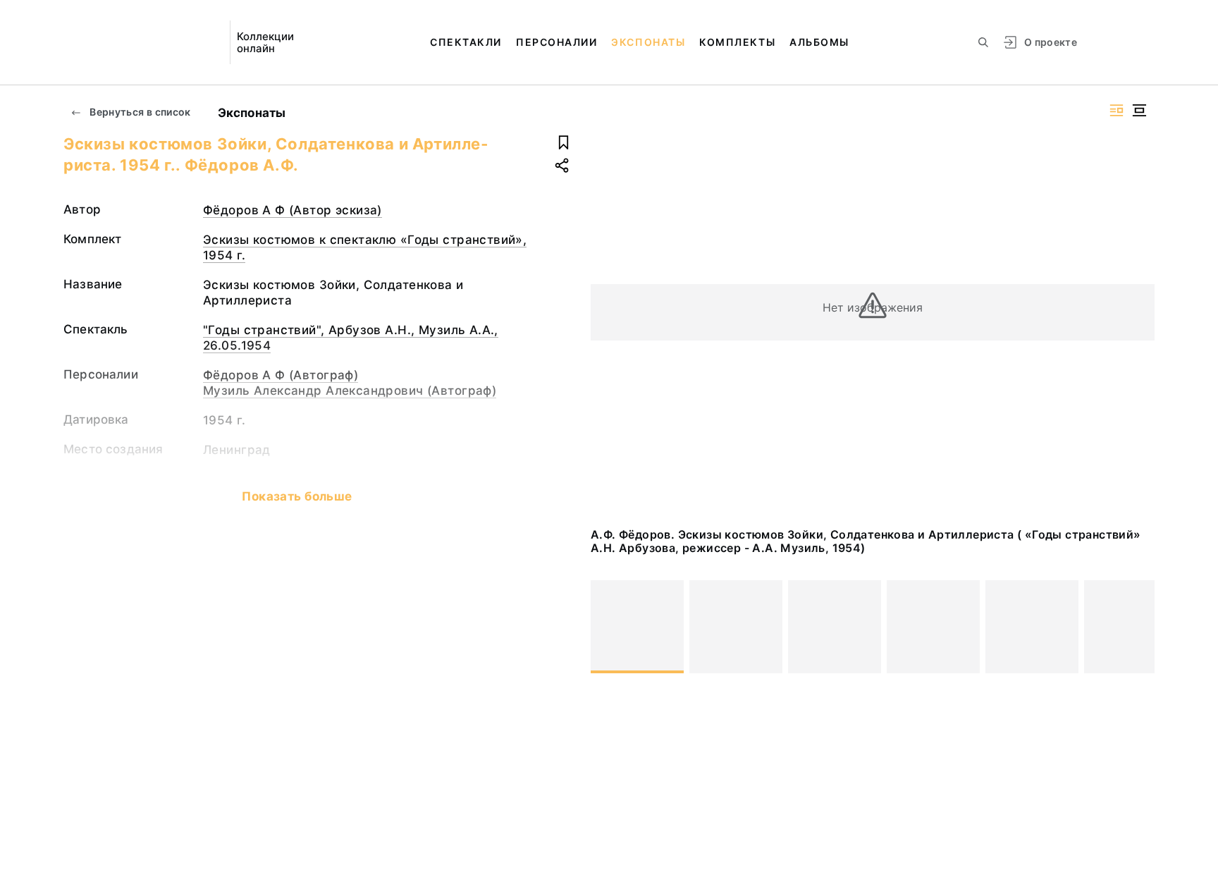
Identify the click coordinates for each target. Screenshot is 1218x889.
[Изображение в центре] (1139, 110)
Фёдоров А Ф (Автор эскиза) (292, 210)
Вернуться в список (139, 112)
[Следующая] (1138, 626)
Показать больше (297, 496)
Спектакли (466, 42)
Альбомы (819, 42)
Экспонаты (648, 42)
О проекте (1050, 42)
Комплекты (737, 42)
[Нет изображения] (637, 626)
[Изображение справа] (1116, 110)
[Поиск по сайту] (983, 42)
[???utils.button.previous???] (608, 626)
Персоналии (556, 42)
